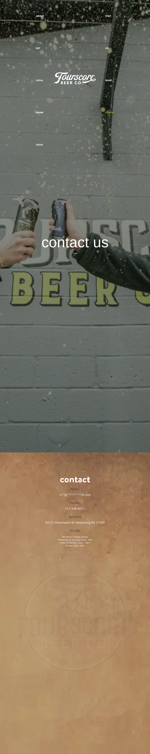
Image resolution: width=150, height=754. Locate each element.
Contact (109, 128)
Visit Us (108, 32)
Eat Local (39, 64)
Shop (108, 80)
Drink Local (39, 128)
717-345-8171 (75, 509)
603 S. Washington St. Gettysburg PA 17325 (75, 523)
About (40, 16)
